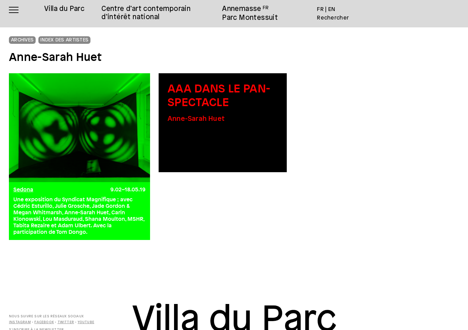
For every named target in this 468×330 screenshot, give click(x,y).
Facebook (44, 322)
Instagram (20, 322)
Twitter (66, 322)
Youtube (86, 322)
